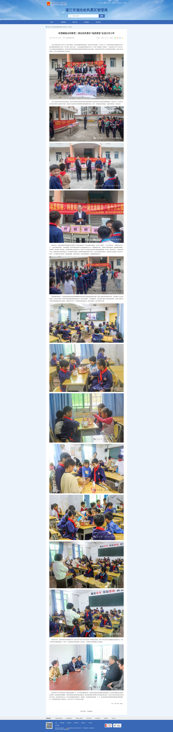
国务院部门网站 (58, 718)
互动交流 (98, 22)
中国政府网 (48, 718)
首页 (52, 22)
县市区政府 (97, 718)
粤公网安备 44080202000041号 (75, 728)
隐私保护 (69, 722)
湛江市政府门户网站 (102, 2)
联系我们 (83, 722)
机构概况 (63, 22)
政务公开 (75, 22)
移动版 (113, 2)
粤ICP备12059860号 (59, 728)
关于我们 (90, 722)
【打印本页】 (83, 711)
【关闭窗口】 (90, 711)
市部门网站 (88, 718)
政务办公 (114, 718)
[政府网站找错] (108, 725)
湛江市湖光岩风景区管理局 (56, 26)
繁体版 (109, 2)
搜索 (101, 16)
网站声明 (76, 722)
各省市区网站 (69, 718)
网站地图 (62, 722)
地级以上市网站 (79, 718)
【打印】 (98, 37)
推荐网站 (106, 718)
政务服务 (86, 22)
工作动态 (70, 26)
